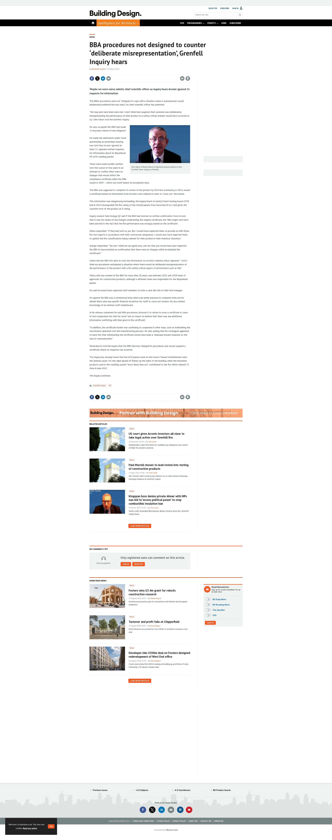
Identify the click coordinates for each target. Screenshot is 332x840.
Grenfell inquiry (99, 385)
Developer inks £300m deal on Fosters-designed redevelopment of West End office (159, 654)
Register (213, 8)
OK (51, 826)
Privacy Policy (179, 821)
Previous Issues (100, 790)
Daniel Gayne (155, 598)
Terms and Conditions (143, 821)
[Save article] (187, 78)
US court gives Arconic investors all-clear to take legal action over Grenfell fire (156, 435)
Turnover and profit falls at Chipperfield (154, 622)
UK (110, 385)
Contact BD (205, 821)
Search (240, 15)
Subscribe (224, 8)
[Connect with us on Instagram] (180, 809)
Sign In (235, 8)
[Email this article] (108, 78)
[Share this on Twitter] (97, 78)
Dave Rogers (155, 626)
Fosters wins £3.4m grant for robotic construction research (152, 592)
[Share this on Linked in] (103, 78)
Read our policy (30, 828)
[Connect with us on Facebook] (143, 809)
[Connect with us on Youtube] (189, 809)
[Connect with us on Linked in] (161, 809)
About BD (193, 821)
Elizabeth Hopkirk (99, 69)
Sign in (157, 73)
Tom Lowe (152, 441)
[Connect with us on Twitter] (152, 809)
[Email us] (171, 809)
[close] (190, 73)
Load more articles (139, 526)
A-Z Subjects (142, 790)
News (92, 37)
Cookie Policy (163, 821)
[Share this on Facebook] (91, 78)
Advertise (218, 821)
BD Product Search (222, 790)
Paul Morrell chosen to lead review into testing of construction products (158, 467)
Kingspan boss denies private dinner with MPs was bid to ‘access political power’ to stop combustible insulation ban (158, 500)
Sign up (210, 623)
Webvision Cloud (172, 830)
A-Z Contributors (182, 790)
